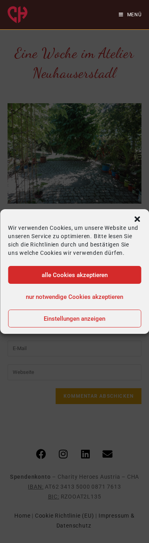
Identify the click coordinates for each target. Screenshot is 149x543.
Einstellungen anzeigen (74, 318)
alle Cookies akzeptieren (75, 275)
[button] (137, 219)
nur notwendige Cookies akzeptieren (74, 296)
